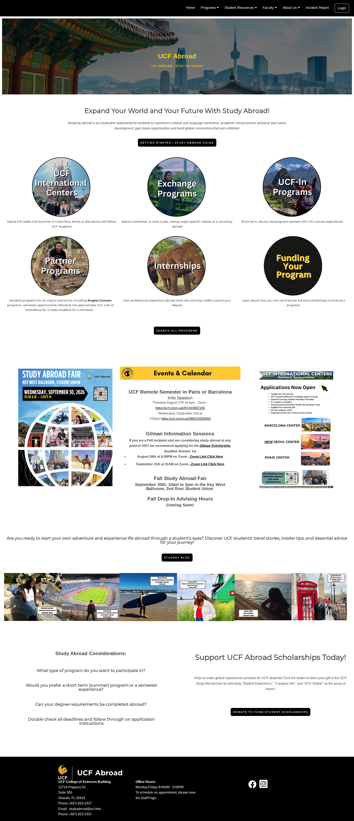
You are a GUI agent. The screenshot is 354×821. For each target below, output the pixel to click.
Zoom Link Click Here (206, 456)
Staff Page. (149, 798)
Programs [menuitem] (209, 8)
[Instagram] (263, 786)
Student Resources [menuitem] (240, 8)
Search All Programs (177, 330)
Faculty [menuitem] (269, 8)
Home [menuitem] (190, 8)
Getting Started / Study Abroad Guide (177, 142)
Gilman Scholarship (214, 445)
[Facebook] (252, 786)
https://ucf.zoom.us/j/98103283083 (186, 418)
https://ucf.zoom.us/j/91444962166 (180, 408)
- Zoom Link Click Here (206, 464)
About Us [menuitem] (290, 8)
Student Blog (177, 557)
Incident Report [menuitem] (317, 8)
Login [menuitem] (342, 8)
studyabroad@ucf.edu (85, 809)
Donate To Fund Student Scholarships (270, 711)
